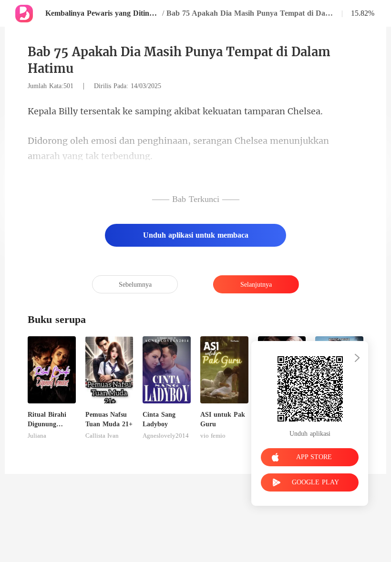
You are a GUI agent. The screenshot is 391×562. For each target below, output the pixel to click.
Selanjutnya (256, 284)
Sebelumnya (135, 284)
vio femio (213, 435)
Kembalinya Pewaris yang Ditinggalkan (102, 13)
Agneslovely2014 (166, 435)
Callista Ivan (102, 435)
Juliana (37, 435)
